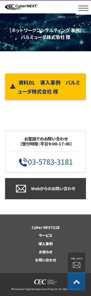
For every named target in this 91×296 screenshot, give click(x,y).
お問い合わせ (45, 259)
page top (76, 281)
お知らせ (45, 251)
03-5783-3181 (50, 162)
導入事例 (45, 243)
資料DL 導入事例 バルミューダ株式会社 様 (49, 87)
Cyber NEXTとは (46, 227)
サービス (45, 235)
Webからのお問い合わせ (53, 188)
